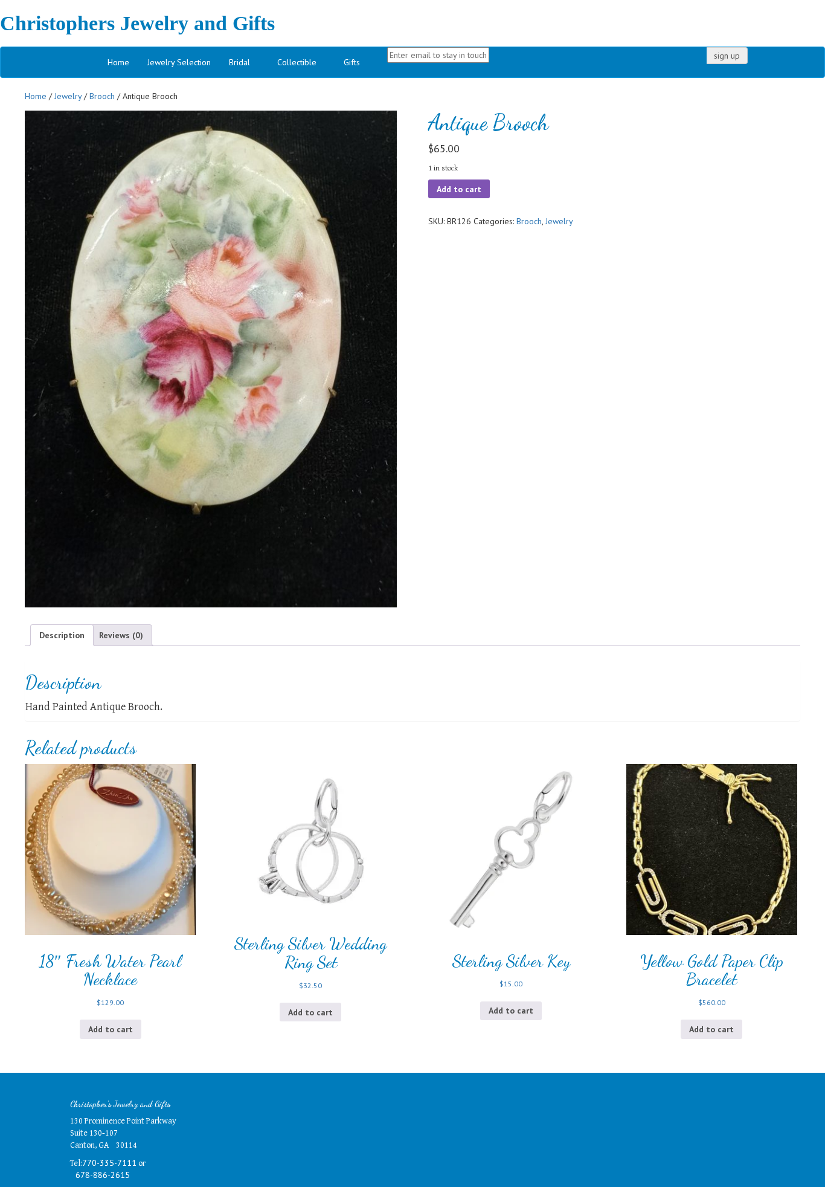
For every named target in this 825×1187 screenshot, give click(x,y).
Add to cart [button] (110, 1029)
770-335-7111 (109, 1162)
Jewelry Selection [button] (179, 62)
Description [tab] (62, 635)
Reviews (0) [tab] (121, 635)
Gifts (352, 62)
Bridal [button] (239, 62)
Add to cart (459, 189)
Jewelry (68, 96)
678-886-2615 (102, 1174)
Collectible (296, 62)
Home (118, 62)
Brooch (102, 96)
